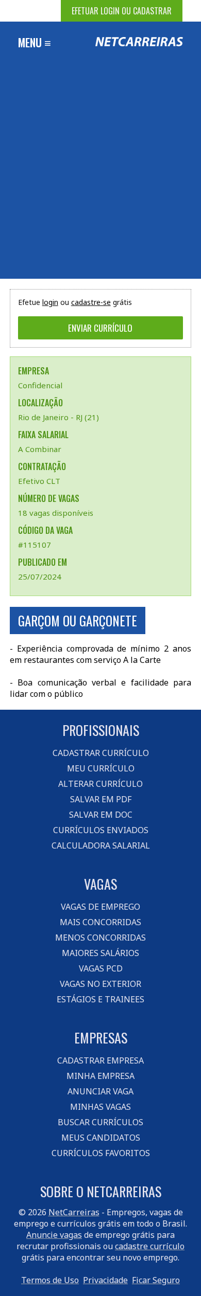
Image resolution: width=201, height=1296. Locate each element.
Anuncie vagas (54, 1234)
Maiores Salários (100, 953)
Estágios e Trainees (100, 999)
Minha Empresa (100, 1076)
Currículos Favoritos (101, 1153)
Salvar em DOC (100, 814)
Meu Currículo (101, 768)
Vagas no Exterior (100, 983)
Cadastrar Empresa (100, 1060)
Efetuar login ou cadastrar (122, 11)
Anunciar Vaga (100, 1091)
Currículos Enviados (100, 830)
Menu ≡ (34, 42)
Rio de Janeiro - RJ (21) (58, 417)
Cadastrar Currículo (101, 753)
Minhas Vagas (100, 1106)
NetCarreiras (73, 1212)
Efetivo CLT (39, 481)
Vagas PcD (101, 968)
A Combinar (39, 449)
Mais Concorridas (100, 922)
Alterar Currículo (100, 783)
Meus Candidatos (100, 1137)
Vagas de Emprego (100, 906)
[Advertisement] (100, 173)
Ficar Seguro (156, 1280)
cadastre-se (91, 302)
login (50, 302)
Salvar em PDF (100, 799)
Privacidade (105, 1280)
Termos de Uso (50, 1280)
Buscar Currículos (100, 1122)
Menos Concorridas (100, 937)
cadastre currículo (150, 1246)
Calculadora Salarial (101, 845)
